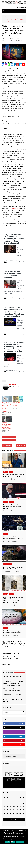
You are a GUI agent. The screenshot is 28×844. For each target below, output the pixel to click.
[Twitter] (12, 64)
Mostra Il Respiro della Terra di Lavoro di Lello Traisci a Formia (14, 677)
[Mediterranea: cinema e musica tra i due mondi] (18, 399)
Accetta (7, 841)
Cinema (7, 40)
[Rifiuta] (26, 836)
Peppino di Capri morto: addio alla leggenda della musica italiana (13, 506)
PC (5, 541)
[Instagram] (6, 64)
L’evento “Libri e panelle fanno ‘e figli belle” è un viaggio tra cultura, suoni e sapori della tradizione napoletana (6, 407)
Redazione (5, 38)
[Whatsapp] (9, 64)
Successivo (20, 445)
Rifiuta (12, 841)
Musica (10, 471)
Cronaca (6, 502)
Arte (4, 40)
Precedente (8, 445)
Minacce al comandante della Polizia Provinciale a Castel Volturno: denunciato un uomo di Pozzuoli (13, 683)
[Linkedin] (15, 64)
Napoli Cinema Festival (9, 440)
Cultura (12, 40)
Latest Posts (9, 381)
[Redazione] (6, 387)
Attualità (6, 594)
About (3, 381)
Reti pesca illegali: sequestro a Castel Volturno (13, 700)
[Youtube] (23, 64)
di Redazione (5, 229)
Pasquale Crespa (9, 605)
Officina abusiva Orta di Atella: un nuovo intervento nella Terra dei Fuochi (13, 689)
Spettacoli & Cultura (19, 40)
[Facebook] (3, 64)
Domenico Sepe (15, 208)
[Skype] (20, 64)
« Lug (4, 823)
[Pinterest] (17, 64)
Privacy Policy (16, 839)
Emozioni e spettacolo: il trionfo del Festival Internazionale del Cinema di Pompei (6, 425)
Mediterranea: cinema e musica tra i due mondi (18, 404)
